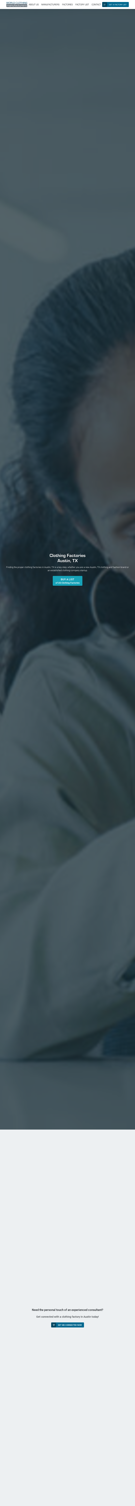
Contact (96, 4)
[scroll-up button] (130, 1501)
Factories (67, 4)
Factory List (82, 4)
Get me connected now (70, 1325)
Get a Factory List (118, 4)
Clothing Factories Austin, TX (68, 557)
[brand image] (16, 4)
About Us (34, 4)
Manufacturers (50, 4)
